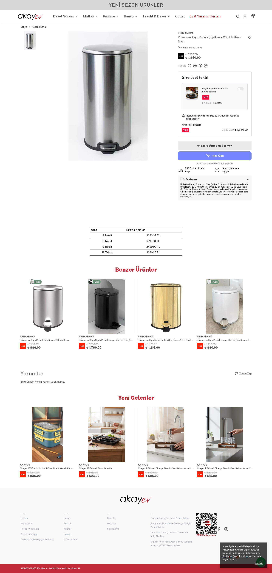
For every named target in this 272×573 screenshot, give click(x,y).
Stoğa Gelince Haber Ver (214, 145)
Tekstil (67, 523)
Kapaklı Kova (39, 26)
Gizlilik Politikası (28, 534)
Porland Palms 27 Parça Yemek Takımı (169, 518)
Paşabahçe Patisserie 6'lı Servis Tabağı (215, 90)
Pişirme (109, 16)
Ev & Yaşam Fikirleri (205, 16)
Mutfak (88, 16)
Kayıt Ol (111, 518)
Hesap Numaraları (29, 529)
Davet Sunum (63, 16)
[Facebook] (219, 529)
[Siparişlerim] (245, 16)
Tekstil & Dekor (154, 16)
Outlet (180, 16)
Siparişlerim (113, 529)
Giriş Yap (111, 523)
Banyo (129, 16)
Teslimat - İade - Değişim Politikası (37, 539)
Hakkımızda (26, 523)
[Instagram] (226, 529)
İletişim (24, 518)
